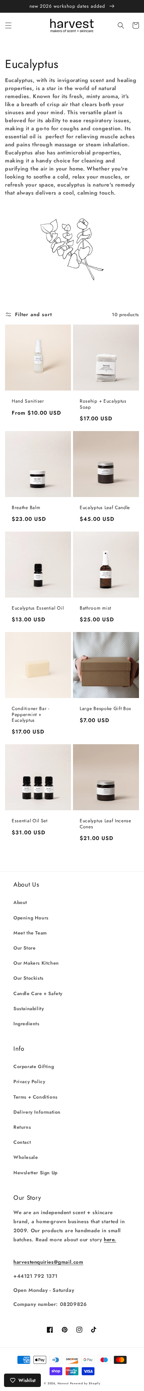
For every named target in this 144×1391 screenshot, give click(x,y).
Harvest (63, 1383)
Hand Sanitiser (28, 401)
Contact (22, 1142)
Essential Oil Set (30, 821)
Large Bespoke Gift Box (105, 708)
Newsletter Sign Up (35, 1172)
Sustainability (28, 1008)
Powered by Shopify (85, 1383)
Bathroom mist (95, 608)
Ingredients (26, 1023)
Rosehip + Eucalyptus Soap (103, 404)
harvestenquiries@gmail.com (48, 1262)
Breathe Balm (26, 507)
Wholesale (25, 1157)
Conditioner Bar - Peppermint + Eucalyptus (31, 714)
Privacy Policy (29, 1081)
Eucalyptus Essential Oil (38, 608)
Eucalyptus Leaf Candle (105, 507)
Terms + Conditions (35, 1097)
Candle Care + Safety (38, 993)
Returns (22, 1127)
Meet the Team (30, 932)
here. (110, 1239)
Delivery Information (37, 1112)
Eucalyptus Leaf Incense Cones (105, 824)
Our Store (24, 948)
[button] (8, 25)
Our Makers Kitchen (36, 963)
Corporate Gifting (33, 1066)
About (20, 902)
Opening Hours (31, 917)
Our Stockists (28, 978)
